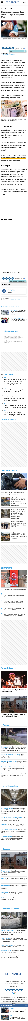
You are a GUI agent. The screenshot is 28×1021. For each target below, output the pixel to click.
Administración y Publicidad (13, 999)
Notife (22, 983)
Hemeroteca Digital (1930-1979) (9, 997)
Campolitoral (5, 979)
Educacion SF (14, 986)
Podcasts (12, 981)
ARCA (12, 299)
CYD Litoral (6, 981)
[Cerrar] (24, 51)
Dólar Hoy (17, 299)
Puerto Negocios (15, 983)
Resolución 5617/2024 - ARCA (8, 272)
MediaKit (14, 1003)
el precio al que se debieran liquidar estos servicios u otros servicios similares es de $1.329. (13, 157)
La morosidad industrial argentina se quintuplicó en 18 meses (15, 390)
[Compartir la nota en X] (6, 48)
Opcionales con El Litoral (18, 1001)
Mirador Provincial (20, 981)
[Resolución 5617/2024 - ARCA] (14, 248)
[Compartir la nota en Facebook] (3, 48)
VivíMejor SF (7, 983)
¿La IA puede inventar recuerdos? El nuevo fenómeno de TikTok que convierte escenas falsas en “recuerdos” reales (15, 381)
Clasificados (22, 979)
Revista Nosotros (14, 979)
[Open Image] (3, 23)
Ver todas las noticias (8, 419)
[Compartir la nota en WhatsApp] (9, 48)
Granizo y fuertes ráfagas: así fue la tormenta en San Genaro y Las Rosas (15, 405)
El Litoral (18, 272)
